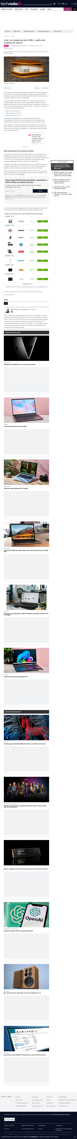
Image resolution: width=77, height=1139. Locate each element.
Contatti (42, 9)
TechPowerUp (10, 294)
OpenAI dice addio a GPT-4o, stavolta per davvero (62, 187)
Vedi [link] (43, 221)
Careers (40, 1128)
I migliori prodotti (6, 9)
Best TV (48, 1100)
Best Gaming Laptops (37, 1100)
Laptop (12, 36)
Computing (6, 36)
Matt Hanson (22, 45)
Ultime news (19, 9)
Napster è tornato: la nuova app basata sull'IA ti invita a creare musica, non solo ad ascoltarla (63, 174)
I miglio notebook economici (13, 115)
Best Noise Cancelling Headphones (67, 1100)
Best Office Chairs (63, 1106)
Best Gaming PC (36, 1103)
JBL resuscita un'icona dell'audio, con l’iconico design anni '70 (63, 194)
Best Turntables (63, 1097)
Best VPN (18, 1097)
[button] (73, 3)
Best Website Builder (21, 1106)
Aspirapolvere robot (29, 31)
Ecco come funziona (8, 53)
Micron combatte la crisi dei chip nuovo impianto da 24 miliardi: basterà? (62, 181)
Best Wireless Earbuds (64, 1103)
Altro (49, 9)
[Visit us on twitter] (61, 4)
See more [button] (24, 146)
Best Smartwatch (51, 1106)
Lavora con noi (57, 31)
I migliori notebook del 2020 (13, 111)
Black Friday (16, 31)
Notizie (6, 46)
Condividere (8, 88)
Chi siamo (6, 1128)
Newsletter (46, 88)
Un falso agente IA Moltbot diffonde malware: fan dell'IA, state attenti (62, 166)
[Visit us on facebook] (59, 4)
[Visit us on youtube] (63, 4)
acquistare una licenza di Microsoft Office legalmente (28, 291)
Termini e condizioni (9, 1125)
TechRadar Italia (15, 45)
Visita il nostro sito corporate (61, 1114)
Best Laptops (35, 1097)
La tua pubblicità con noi (27, 1128)
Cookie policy (59, 1125)
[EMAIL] (12, 312)
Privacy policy (41, 1125)
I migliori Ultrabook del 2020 (13, 113)
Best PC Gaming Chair (37, 1106)
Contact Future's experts (27, 1125)
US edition (33, 1137)
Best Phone (49, 1097)
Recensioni (34, 9)
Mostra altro (27, 284)
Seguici (38, 88)
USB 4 (11, 94)
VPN (26, 9)
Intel (34, 120)
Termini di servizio (22, 195)
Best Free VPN (19, 1100)
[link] (10, 221)
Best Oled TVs (50, 1103)
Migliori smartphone (44, 31)
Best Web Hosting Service (22, 1103)
